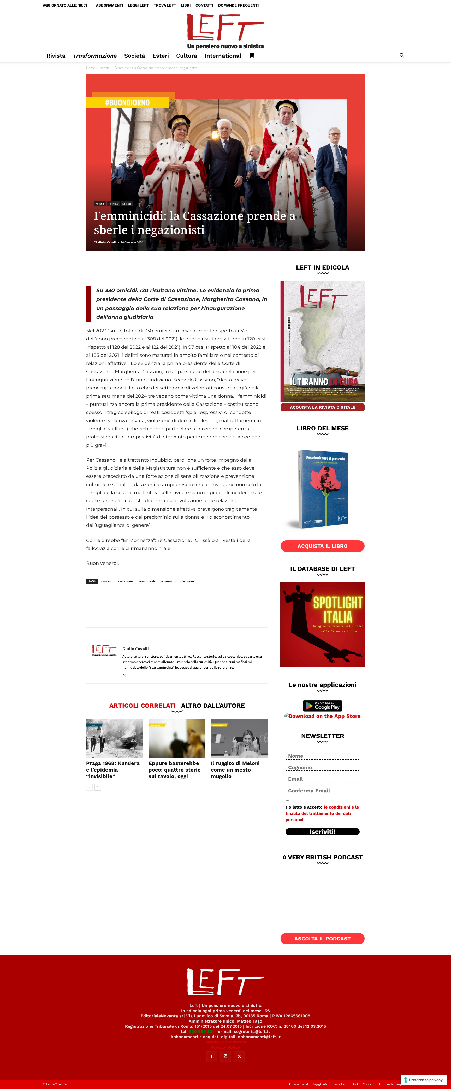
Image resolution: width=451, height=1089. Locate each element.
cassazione (125, 581)
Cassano (106, 581)
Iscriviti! (323, 831)
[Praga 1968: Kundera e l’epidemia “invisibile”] (114, 738)
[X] (141, 268)
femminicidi (146, 581)
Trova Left (165, 5)
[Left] (225, 30)
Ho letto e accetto (322, 813)
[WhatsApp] (158, 268)
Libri (186, 5)
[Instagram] (225, 1056)
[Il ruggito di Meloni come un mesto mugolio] (239, 738)
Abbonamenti (109, 5)
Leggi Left (138, 5)
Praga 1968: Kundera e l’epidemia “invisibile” (113, 769)
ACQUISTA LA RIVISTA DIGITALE (322, 407)
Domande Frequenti (238, 5)
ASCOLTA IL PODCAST (322, 938)
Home (90, 67)
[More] (175, 268)
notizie (105, 67)
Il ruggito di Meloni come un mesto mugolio (235, 769)
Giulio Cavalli (107, 242)
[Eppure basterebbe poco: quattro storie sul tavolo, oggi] (177, 738)
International (223, 55)
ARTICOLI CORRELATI (142, 705)
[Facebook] (123, 268)
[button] (402, 56)
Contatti (204, 5)
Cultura (186, 55)
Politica (113, 203)
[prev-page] (89, 787)
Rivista (56, 55)
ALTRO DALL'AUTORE (213, 705)
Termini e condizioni (225, 1041)
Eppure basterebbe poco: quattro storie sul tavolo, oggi (175, 769)
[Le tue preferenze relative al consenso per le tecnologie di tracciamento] (424, 1080)
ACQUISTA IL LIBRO (323, 546)
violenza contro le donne (177, 581)
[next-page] (97, 787)
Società (134, 55)
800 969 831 (201, 1031)
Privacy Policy (225, 1047)
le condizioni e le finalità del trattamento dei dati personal (322, 813)
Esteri (160, 55)
